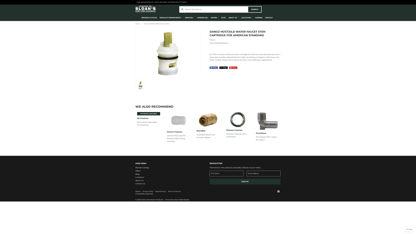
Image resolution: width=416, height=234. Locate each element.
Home (137, 24)
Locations (246, 18)
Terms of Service (174, 191)
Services (189, 18)
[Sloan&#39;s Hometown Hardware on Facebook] (279, 192)
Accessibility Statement (144, 194)
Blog (223, 18)
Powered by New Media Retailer (177, 200)
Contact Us (140, 184)
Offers (214, 18)
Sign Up (245, 181)
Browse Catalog (149, 18)
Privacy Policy (148, 191)
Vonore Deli (202, 18)
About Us (232, 18)
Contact (269, 18)
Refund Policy (160, 191)
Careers (258, 18)
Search (256, 9)
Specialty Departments (170, 18)
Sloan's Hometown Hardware (152, 200)
